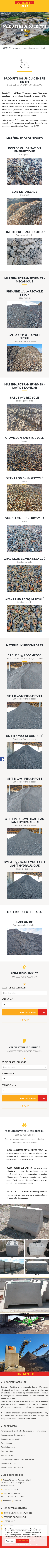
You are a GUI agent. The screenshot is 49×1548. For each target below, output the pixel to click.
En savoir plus (36, 1537)
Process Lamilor (7, 1455)
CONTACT (24, 1020)
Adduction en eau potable (10, 1439)
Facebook (7, 1501)
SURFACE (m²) (8, 1073)
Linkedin (18, 1501)
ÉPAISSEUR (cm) (9, 1085)
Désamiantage (6, 1443)
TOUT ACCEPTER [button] (22, 1541)
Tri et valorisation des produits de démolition (17, 1459)
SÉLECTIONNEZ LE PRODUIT (14, 988)
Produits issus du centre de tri (12, 1467)
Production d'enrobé (8, 1464)
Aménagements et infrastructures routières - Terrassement (23, 1431)
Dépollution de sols (8, 1447)
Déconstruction (7, 1451)
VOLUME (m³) (7, 999)
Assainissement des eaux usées (13, 1435)
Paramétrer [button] (9, 1541)
